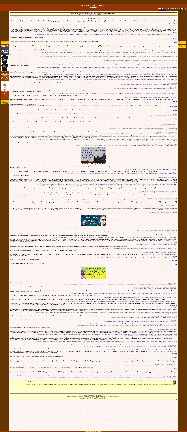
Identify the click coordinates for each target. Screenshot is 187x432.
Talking (167, 169)
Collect (128, 248)
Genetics (83, 384)
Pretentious (175, 206)
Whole (173, 365)
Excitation (134, 33)
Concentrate (100, 354)
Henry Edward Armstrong (173, 106)
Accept (43, 67)
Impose (120, 67)
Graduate (146, 139)
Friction (74, 365)
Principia (134, 125)
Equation (83, 334)
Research (143, 79)
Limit (127, 88)
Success (163, 349)
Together (160, 93)
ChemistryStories (172, 9)
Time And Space (164, 313)
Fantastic (73, 79)
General (134, 192)
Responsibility (147, 306)
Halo (59, 34)
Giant (93, 237)
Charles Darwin (175, 340)
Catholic (68, 74)
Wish (175, 145)
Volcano (159, 384)
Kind (113, 301)
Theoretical (164, 293)
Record (160, 169)
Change (91, 52)
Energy (121, 354)
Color (86, 377)
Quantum (134, 199)
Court (63, 206)
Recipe (146, 284)
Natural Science (148, 206)
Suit (161, 140)
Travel (165, 354)
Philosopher (155, 257)
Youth (175, 35)
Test (171, 80)
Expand (127, 52)
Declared (101, 341)
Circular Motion (92, 184)
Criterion (128, 84)
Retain (140, 140)
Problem (128, 140)
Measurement (138, 61)
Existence (111, 346)
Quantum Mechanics (140, 199)
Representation (134, 145)
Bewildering (66, 93)
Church (72, 74)
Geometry (118, 61)
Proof (142, 354)
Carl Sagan (33, 381)
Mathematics (132, 61)
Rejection (149, 284)
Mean (93, 199)
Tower (161, 335)
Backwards (50, 365)
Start (150, 244)
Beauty (98, 257)
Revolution (139, 145)
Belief (64, 33)
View (172, 74)
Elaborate (108, 257)
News (172, 10)
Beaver (142, 129)
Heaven (62, 34)
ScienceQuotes (159, 9)
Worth (175, 244)
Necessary (150, 61)
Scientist (156, 79)
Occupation (142, 346)
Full (106, 67)
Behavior (101, 231)
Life (107, 34)
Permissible (122, 79)
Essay (99, 173)
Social (151, 231)
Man (125, 34)
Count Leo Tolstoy (163, 346)
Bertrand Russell (147, 312)
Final (140, 84)
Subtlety (142, 125)
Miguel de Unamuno (174, 260)
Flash (147, 33)
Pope (139, 173)
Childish (62, 192)
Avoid (150, 265)
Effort (116, 231)
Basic (63, 184)
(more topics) (103, 385)
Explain (115, 346)
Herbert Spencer (175, 32)
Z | (104, 397)
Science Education (151, 301)
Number (161, 61)
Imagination (90, 79)
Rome (165, 102)
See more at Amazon (4, 71)
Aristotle (50, 74)
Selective (164, 79)
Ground (105, 334)
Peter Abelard (175, 251)
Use (167, 125)
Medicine (115, 384)
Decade (122, 184)
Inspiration (90, 312)
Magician (159, 288)
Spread (149, 354)
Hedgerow (71, 34)
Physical (88, 185)
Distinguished (144, 184)
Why (171, 346)
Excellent (95, 67)
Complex (79, 341)
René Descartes (59, 312)
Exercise (130, 139)
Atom (64, 52)
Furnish (135, 139)
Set (175, 284)
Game (97, 334)
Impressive (149, 377)
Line (94, 140)
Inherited (156, 341)
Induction (166, 192)
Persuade (144, 349)
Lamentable (128, 67)
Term (175, 84)
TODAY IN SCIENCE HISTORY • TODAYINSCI (93, 5)
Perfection (159, 84)
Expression (117, 192)
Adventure (52, 377)
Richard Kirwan (175, 101)
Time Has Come (170, 231)
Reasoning (147, 293)
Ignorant (78, 34)
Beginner (68, 139)
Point (96, 185)
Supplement (152, 93)
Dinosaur (73, 384)
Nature (154, 34)
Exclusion (108, 102)
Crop (152, 288)
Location (136, 67)
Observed (121, 237)
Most (111, 79)
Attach (94, 257)
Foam (139, 377)
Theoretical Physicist (145, 335)
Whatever (171, 145)
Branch (95, 61)
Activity (46, 33)
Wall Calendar (175, 10)
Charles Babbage (5, 89)
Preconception (159, 88)
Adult (117, 317)
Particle (117, 365)
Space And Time (157, 312)
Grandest (48, 34)
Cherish (58, 192)
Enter (127, 33)
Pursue (135, 79)
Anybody (52, 184)
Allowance (57, 52)
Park (150, 133)
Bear (43, 334)
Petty (152, 257)
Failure (99, 67)
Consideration (91, 377)
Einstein (82, 93)
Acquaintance (82, 61)
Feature (141, 321)
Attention (63, 139)
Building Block (55, 334)
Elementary (122, 139)
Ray (145, 354)
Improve (102, 301)
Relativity (152, 199)
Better (54, 192)
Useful (167, 342)
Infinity (149, 52)
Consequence (103, 102)
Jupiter (98, 384)
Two (165, 244)
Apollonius (51, 139)
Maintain (98, 140)
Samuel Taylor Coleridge (173, 172)
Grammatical (151, 139)
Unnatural (175, 307)
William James (175, 96)
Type (171, 301)
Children (128, 317)
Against (48, 184)
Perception (117, 199)
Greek (56, 34)
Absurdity (42, 33)
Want (165, 335)
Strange (170, 173)
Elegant (119, 33)
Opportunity (115, 145)
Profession (141, 244)
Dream (58, 79)
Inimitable (160, 341)
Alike (53, 52)
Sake (154, 346)
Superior (148, 185)
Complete (97, 102)
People (164, 129)
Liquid (171, 377)
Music (150, 34)
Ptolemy (109, 185)
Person (159, 297)
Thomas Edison (81, 14)
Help (109, 67)
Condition (83, 341)
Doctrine (110, 61)
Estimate (152, 184)
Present (170, 206)
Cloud (83, 377)
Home (167, 10)
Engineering (48, 384)
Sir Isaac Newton (128, 125)
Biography (63, 377)
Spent (168, 248)
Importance (127, 257)
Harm (108, 306)
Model (148, 67)
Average (121, 317)
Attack (134, 97)
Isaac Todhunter (175, 138)
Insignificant (154, 97)
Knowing (109, 243)
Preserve (174, 67)
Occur (125, 237)
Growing (141, 52)
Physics (126, 199)
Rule (153, 284)
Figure (164, 184)
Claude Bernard (175, 357)
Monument (144, 102)
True (175, 97)
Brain (54, 243)
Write (175, 313)
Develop (64, 312)
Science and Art (146, 384)
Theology (175, 329)
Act (42, 52)
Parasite (157, 206)
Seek (143, 93)
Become (121, 88)
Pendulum (121, 365)
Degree (105, 341)
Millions (164, 288)
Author (54, 74)
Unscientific (149, 35)
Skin (135, 365)
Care (74, 33)
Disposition (105, 192)
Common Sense (86, 284)
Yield (175, 213)
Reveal (165, 257)
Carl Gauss (5, 86)
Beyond (70, 237)
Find (80, 79)
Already (59, 377)
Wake (175, 129)
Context (123, 321)
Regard (136, 140)
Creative (54, 79)
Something (132, 335)
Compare (87, 139)
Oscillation (112, 365)
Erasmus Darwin (94, 173)
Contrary (88, 33)
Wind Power (165, 384)
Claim (137, 97)
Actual (141, 288)
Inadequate (123, 67)
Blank (67, 33)
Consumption (59, 206)
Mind (142, 34)
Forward (70, 365)
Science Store (178, 10)
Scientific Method (162, 284)
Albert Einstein (88, 93)
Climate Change (123, 248)
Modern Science (123, 74)
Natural (156, 67)
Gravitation (115, 125)
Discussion (124, 133)
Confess (88, 341)
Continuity (127, 321)
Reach (137, 301)
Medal (136, 102)
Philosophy (134, 293)
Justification (118, 293)
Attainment (59, 139)
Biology (37, 384)
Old (104, 342)
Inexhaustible (163, 139)
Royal (171, 317)
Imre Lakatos (175, 78)
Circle (82, 145)
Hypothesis (142, 192)
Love (104, 384)
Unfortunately (171, 349)
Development (82, 74)
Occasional (150, 88)
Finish (136, 169)
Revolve (136, 185)
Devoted (70, 206)
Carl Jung (176, 264)
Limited (131, 88)
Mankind (174, 341)
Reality (117, 185)
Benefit (77, 52)
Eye (140, 33)
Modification (136, 88)
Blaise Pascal (162, 206)
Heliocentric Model (173, 184)
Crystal (100, 33)
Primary (136, 93)
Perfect (84, 185)
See (152, 74)
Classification (103, 257)
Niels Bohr (115, 133)
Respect (131, 185)
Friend (89, 74)
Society (172, 79)
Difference (58, 67)
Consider (111, 125)
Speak (156, 74)
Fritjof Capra (175, 368)
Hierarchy (120, 257)
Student (154, 140)
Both (91, 61)
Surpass (152, 185)
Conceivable (97, 139)
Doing (119, 377)
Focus (131, 341)
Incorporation (104, 206)
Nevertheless (106, 145)
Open (164, 34)
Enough (70, 199)
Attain (72, 306)
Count (103, 346)
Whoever (164, 35)
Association (60, 33)
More (146, 34)
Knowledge (99, 79)
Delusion (108, 33)
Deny (131, 248)
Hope (172, 177)
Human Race (127, 173)
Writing (175, 125)
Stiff (150, 140)
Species (168, 84)
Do (67, 243)
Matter (161, 265)
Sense (168, 79)
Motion (101, 145)
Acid (45, 377)
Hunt (87, 79)
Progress (147, 173)
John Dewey (175, 300)
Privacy (182, 10)
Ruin (168, 102)
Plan (147, 231)
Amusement (46, 206)
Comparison (91, 139)
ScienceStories (168, 9)
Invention (143, 169)
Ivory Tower (124, 334)
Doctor (115, 377)
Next (113, 199)
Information (132, 231)
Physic (122, 199)
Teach (167, 297)
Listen (130, 243)
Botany (66, 384)
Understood (174, 173)
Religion (145, 74)
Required (141, 301)
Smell (142, 365)
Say (158, 173)
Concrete (80, 173)
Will (168, 244)
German (133, 349)
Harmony (168, 184)
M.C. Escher (175, 38)
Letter (128, 334)
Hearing (109, 334)
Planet (92, 185)
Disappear (117, 354)
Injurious (125, 297)
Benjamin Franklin (89, 14)
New (114, 79)
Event (77, 206)
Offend (68, 185)
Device (130, 184)
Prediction (100, 185)
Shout (164, 169)
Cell (109, 231)
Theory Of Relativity (174, 199)
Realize (140, 93)
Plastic (154, 88)
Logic (116, 93)
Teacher (150, 384)
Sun (144, 185)
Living (120, 206)
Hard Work (149, 129)
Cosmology (50, 312)
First (149, 97)
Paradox (137, 237)
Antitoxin (68, 306)
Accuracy (43, 184)
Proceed (142, 284)
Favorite (112, 257)
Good (96, 206)
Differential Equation (70, 334)
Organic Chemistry (125, 384)
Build (107, 125)
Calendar (84, 52)
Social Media (168, 129)
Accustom (46, 306)
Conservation (69, 384)
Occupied (164, 67)
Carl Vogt (176, 55)
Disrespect (69, 67)
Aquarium (51, 33)
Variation (175, 237)
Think (155, 185)
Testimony (175, 102)
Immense (105, 243)
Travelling (171, 237)
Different (109, 341)
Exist (137, 33)
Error (106, 293)
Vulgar (157, 35)
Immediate (156, 192)
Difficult (79, 237)
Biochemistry (62, 384)
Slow (151, 237)
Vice (170, 365)
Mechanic (101, 199)
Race (151, 173)
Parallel (171, 329)
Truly (175, 88)
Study (168, 61)
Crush (89, 192)
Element (123, 33)
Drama (112, 52)
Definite (97, 192)
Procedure (137, 284)
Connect (102, 61)
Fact (143, 33)
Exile (126, 349)
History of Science (90, 384)
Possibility (123, 145)
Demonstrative (76, 74)
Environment (77, 384)
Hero (119, 231)
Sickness (158, 306)
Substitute (147, 93)
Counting (107, 346)
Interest (90, 34)
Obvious (128, 93)
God (176, 33)
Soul (172, 265)
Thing (150, 125)
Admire (43, 139)
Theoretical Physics (152, 335)
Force (150, 33)
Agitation (50, 52)
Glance (173, 33)
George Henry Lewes (103, 34)
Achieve (162, 261)
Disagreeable (107, 377)
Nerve (100, 365)
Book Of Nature (119, 321)
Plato (176, 59)
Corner (51, 67)
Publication (113, 185)
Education (74, 243)
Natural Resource (119, 384)
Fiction (96, 93)
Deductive (74, 93)
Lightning (112, 34)
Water (160, 35)
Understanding (159, 125)
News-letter (179, 9)
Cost (99, 377)
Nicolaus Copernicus (117, 184)
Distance (132, 84)
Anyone (68, 284)
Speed (161, 199)
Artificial (55, 139)
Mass (131, 206)
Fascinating (129, 192)
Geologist (161, 33)
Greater (120, 125)
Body (80, 52)
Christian (76, 173)
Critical (97, 33)
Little (115, 34)
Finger (136, 377)
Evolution (80, 67)
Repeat (125, 335)
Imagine (128, 231)
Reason (137, 74)
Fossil (157, 33)
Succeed (176, 79)
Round (168, 317)
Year (171, 35)
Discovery (145, 97)
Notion (155, 84)
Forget (92, 243)
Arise (55, 184)
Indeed (82, 34)
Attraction (99, 125)
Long (104, 79)
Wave (172, 354)
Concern (96, 184)
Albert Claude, (175, 229)
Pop (171, 67)
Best (50, 199)
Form (154, 33)
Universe (175, 80)
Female (138, 317)
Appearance (65, 237)
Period (166, 206)
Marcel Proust (4, 84)
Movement (112, 237)
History (127, 102)
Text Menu (169, 10)
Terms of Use (184, 10)
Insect (86, 34)
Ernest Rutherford (5, 83)
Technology (153, 384)
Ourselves (148, 257)
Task (157, 231)
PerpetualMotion (176, 9)
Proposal (130, 199)
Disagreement (64, 67)
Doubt (74, 206)
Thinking (175, 297)
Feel (110, 293)
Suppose (154, 342)
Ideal (147, 192)
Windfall (169, 213)
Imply (116, 67)
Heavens (67, 34)
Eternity (123, 52)
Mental (175, 192)
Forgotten (90, 237)
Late (139, 133)
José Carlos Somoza (174, 333)
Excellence (90, 67)
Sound (160, 293)
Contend (110, 297)
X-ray (175, 354)
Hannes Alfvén (175, 311)
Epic (130, 33)
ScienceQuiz (162, 9)
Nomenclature (156, 61)
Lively (122, 301)
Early (62, 199)
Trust (160, 342)
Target (172, 84)
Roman (149, 74)
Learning (126, 243)
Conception (66, 192)
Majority (126, 301)
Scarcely (144, 140)
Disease (90, 306)
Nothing (153, 206)
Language (90, 140)
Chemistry (78, 377)
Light (158, 52)
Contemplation (83, 33)
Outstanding (76, 185)
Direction (113, 354)
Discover (141, 97)
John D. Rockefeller (150, 349)
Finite (133, 52)
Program (131, 79)
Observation (145, 88)
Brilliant (46, 79)
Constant (104, 52)
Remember (138, 79)
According (109, 321)
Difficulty (113, 341)
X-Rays (174, 384)
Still (171, 102)
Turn (159, 185)
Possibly (154, 133)
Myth (107, 312)
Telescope (160, 74)
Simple (143, 342)
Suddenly (153, 354)
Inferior (37, 185)
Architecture (55, 33)
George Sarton (175, 256)
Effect (134, 248)
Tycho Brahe (175, 182)
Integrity (108, 284)
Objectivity (128, 284)
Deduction (110, 139)
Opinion (168, 34)
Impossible (161, 192)
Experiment (132, 133)
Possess (120, 140)
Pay (160, 317)
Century (54, 199)
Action (46, 52)
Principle (128, 74)
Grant (94, 145)
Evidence (62, 79)
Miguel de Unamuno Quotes (169, 39)
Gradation (138, 341)
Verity (172, 93)
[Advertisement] (93, 2)
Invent (175, 139)
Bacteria (59, 384)
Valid (171, 293)
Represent (128, 145)
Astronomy (55, 384)
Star (152, 145)
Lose (122, 34)
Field (160, 184)
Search (182, 8)
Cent (71, 377)
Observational (121, 312)
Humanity (100, 243)
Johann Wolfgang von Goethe (41, 34)
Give (142, 139)
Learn (97, 34)
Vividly (154, 35)
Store (154, 231)
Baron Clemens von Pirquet (173, 305)
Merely (140, 102)
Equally (79, 243)
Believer (72, 173)
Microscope (133, 34)
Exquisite (156, 184)
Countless (89, 173)
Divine (73, 312)
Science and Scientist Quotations (72, 396)
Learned (122, 243)
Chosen (50, 79)
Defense (54, 67)
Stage (170, 306)
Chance (149, 288)
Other (176, 34)
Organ (107, 342)
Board (47, 334)
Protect (127, 306)
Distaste (83, 301)
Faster (130, 52)
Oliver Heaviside (175, 110)
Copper (96, 377)
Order (144, 257)
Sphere (149, 145)
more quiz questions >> (104, 14)
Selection (164, 84)
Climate (118, 248)
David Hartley (175, 363)
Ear (70, 243)
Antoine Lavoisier (5, 88)
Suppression (171, 88)
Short (132, 365)
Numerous (100, 342)
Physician (132, 384)
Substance (174, 306)
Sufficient (167, 80)
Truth (169, 74)
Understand (169, 252)
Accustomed (51, 306)
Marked (130, 34)
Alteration (83, 325)
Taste (154, 365)
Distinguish (138, 184)
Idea (74, 34)
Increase (145, 317)
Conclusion (78, 301)
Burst (57, 243)
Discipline (106, 61)
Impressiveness (155, 377)
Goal (143, 84)
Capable (170, 261)
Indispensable (108, 93)
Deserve (103, 293)
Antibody (65, 306)
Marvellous (110, 74)
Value (167, 140)
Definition (96, 284)
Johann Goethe (5, 85)
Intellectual (170, 192)
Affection (46, 192)
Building (71, 184)
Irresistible (114, 293)
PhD (175, 243)
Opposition (172, 34)
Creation (80, 192)
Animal (61, 52)
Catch (145, 129)
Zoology (100, 385)
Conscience (122, 349)
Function (92, 206)
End (119, 52)
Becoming (68, 52)
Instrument (40, 185)
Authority (72, 284)
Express (105, 325)
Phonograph (156, 169)
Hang (99, 93)
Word (175, 169)
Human (147, 84)
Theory (171, 97)
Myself (143, 133)
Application (88, 325)
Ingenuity (104, 284)
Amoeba (97, 231)
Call (70, 33)
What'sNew (166, 9)
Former (103, 67)
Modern (118, 74)
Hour (153, 129)
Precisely (124, 140)
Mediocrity (144, 67)
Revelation (167, 321)
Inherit (152, 341)
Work (168, 35)
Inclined (96, 79)
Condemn (89, 293)
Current (104, 33)
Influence (146, 248)
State (166, 173)
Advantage (56, 306)
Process (127, 79)
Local (132, 67)
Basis (75, 306)
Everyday (87, 334)
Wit (175, 74)
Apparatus (42, 243)
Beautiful (50, 192)
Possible (127, 342)
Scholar (148, 79)
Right (163, 88)
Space (155, 237)
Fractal (80, 384)
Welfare (169, 335)
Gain (94, 334)
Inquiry (106, 301)
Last (152, 52)
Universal (164, 125)
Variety (171, 140)
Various (165, 213)
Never (158, 34)
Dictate (113, 231)
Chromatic (64, 341)
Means (97, 199)
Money (149, 317)
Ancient (81, 102)
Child (124, 317)
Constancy (100, 52)
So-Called (146, 244)
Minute (149, 243)
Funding (129, 349)
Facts (69, 79)
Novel (118, 79)
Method (124, 284)
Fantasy (77, 79)
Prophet (130, 312)
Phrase (148, 325)
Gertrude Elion (4, 82)
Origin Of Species (112, 342)
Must (174, 52)
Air (55, 377)
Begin (51, 243)
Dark (102, 377)
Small (139, 365)
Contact (185, 8)
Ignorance (86, 312)
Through (165, 74)
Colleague (60, 334)
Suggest (175, 317)
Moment (112, 140)
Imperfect (148, 341)
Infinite (145, 52)
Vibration (166, 365)
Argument (45, 74)
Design (126, 184)
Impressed (82, 365)
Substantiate (168, 301)
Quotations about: (28, 384)
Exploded (107, 173)
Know (93, 34)
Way (175, 93)
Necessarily (110, 312)
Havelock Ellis (175, 92)
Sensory (129, 365)
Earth (115, 33)
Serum (155, 306)
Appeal (75, 293)
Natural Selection (95, 342)
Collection (78, 33)
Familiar (93, 93)
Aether (81, 354)
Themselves (166, 97)
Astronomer (87, 61)
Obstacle (138, 354)
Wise (171, 61)
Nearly (130, 293)
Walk (175, 133)
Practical (139, 293)
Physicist (155, 334)
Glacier (170, 33)
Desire (66, 206)
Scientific (157, 284)
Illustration (121, 297)
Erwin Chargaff (175, 204)
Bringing (106, 231)
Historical (123, 102)
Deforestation (44, 384)
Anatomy (52, 384)
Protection (131, 306)
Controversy (92, 33)
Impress (78, 365)
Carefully (75, 237)
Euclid (127, 139)
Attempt (89, 102)
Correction (96, 341)
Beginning (42, 199)
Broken (88, 354)
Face (157, 265)
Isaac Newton (95, 14)
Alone (108, 133)
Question (133, 74)
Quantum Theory (147, 199)
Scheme (169, 257)
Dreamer (79, 334)
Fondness (116, 257)
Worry (175, 335)
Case (83, 139)
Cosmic (109, 52)
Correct (99, 293)
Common (95, 52)
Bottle (68, 377)
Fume (142, 377)
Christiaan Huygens (174, 123)
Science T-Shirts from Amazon (4, 46)
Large (100, 312)
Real (137, 312)
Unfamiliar (168, 93)
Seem (167, 133)
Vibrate (163, 365)
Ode (161, 34)
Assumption (59, 184)
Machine (151, 169)
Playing (167, 334)
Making (129, 297)
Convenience (133, 317)
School (152, 79)
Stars (155, 145)
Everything (81, 312)
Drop (112, 33)
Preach (165, 252)
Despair (120, 133)
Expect (91, 301)
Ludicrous (128, 206)
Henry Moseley (175, 353)
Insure (168, 139)
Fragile (88, 206)
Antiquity (85, 102)
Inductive (113, 93)
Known (117, 325)
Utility (168, 346)
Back (42, 79)
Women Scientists (170, 384)
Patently (167, 288)
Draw (114, 139)
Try (168, 313)
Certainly (59, 341)
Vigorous (175, 140)
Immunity (111, 306)
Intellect (109, 206)
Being (72, 52)
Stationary (165, 199)
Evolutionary (85, 67)
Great (52, 34)
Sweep (156, 93)
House (112, 67)
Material (166, 52)
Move (96, 365)
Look (119, 34)
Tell (172, 129)
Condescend (102, 139)
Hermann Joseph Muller (174, 211)
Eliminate (76, 67)
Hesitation (138, 192)
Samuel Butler (175, 22)
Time (153, 125)
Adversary (130, 97)
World (175, 231)
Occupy (168, 67)
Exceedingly (65, 365)
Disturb (61, 365)
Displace (101, 192)
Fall (114, 173)
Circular (87, 184)
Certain (76, 184)
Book (61, 74)
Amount (47, 139)
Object (103, 365)
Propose (132, 140)
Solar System (144, 145)
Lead (122, 293)
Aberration (43, 341)
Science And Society (158, 325)
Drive (72, 67)
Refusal (141, 74)
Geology (166, 33)
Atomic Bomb (34, 384)
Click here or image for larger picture (93, 164)
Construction (75, 192)
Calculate (145, 288)
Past (140, 237)
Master (114, 74)
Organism (123, 306)
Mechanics (106, 199)
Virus (162, 384)
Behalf (114, 349)
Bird (94, 346)
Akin (59, 93)
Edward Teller (175, 42)
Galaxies (137, 52)
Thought (167, 145)
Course (64, 334)
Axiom (62, 93)
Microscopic (170, 52)
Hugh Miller (138, 34)
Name (110, 199)
